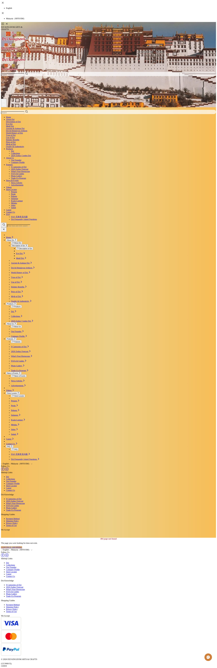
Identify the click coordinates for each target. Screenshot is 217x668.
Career (8, 210)
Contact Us (10, 212)
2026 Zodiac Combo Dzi (21, 156)
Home (8, 117)
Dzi (12, 151)
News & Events (12, 180)
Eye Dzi (9, 124)
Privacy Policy (12, 523)
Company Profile (18, 162)
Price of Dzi (11, 142)
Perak (13, 194)
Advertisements (17, 185)
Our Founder (16, 160)
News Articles (16, 183)
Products (9, 149)
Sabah (13, 208)
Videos (9, 187)
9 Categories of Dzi (18, 167)
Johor (13, 205)
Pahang (14, 196)
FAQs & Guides (17, 174)
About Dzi (10, 119)
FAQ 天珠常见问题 (19, 217)
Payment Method (13, 519)
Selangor (14, 198)
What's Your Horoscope (20, 171)
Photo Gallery (16, 176)
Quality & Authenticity (15, 146)
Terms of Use (11, 525)
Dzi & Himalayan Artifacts (16, 131)
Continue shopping (11, 547)
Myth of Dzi (11, 144)
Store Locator (11, 189)
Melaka (14, 203)
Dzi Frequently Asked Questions (24, 219)
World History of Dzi (14, 133)
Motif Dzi (10, 126)
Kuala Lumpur (17, 201)
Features (9, 165)
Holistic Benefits (12, 140)
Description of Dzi (13, 122)
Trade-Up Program (18, 178)
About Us (10, 158)
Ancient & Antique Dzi (15, 128)
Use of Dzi (10, 137)
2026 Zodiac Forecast (19, 169)
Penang (14, 192)
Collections (15, 153)
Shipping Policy (12, 521)
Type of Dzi (11, 135)
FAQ (8, 214)
